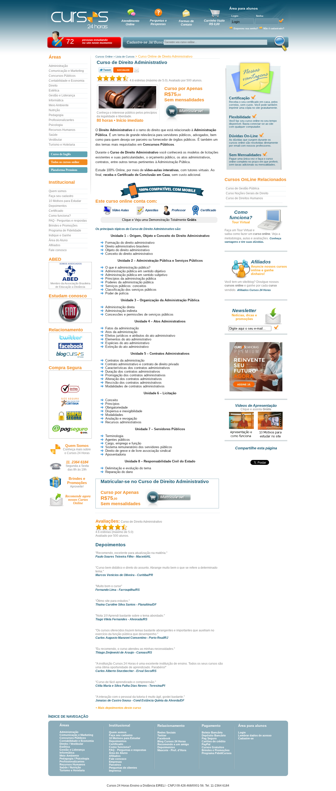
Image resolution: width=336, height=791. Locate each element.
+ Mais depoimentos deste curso (118, 708)
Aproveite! (77, 486)
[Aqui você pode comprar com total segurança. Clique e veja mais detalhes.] (70, 415)
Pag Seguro (209, 738)
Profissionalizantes (61, 120)
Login (242, 732)
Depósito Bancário (214, 735)
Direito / (65, 743)
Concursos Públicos (62, 75)
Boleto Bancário (212, 732)
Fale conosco (58, 250)
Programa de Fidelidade (65, 230)
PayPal (206, 744)
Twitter (161, 735)
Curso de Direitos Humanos (244, 198)
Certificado (56, 211)
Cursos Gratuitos (213, 747)
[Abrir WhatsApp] (323, 778)
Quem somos (57, 191)
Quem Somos (77, 445)
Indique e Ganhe (60, 235)
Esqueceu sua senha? (246, 28)
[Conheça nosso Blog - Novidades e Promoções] (70, 355)
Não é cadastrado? (273, 28)
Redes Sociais (166, 732)
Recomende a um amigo (173, 744)
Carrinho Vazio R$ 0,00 (214, 22)
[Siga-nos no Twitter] (70, 337)
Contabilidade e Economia (66, 80)
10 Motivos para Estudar (65, 201)
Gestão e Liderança (62, 95)
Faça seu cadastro (61, 196)
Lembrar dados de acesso (255, 735)
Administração (58, 66)
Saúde (53, 135)
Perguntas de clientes (123, 767)
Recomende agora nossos (78, 499)
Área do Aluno (58, 240)
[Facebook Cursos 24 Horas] (70, 346)
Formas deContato (186, 22)
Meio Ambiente (59, 105)
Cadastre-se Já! (140, 42)
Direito (53, 85)
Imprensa (115, 770)
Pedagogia (56, 115)
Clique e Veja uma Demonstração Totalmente (159, 220)
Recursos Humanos (62, 130)
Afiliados (54, 245)
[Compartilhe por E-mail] (136, 70)
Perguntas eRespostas (158, 22)
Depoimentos (58, 206)
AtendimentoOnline (130, 22)
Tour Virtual (241, 222)
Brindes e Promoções (63, 225)
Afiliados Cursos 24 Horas (254, 290)
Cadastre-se (246, 738)
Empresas (115, 761)
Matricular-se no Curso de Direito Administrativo (155, 481)
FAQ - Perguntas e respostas (68, 220)
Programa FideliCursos (216, 753)
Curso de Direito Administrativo (141, 521)
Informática (56, 100)
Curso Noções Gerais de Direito (247, 193)
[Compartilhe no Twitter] (105, 70)
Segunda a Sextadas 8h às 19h (77, 467)
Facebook (163, 738)
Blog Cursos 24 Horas (171, 741)
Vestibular (55, 139)
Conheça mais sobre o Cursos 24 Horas (77, 451)
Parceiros (115, 764)
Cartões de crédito (214, 741)
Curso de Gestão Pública (242, 188)
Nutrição (54, 110)
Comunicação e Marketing (66, 71)
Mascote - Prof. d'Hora (171, 750)
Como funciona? (60, 215)
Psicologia (56, 125)
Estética (54, 90)
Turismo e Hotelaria (62, 144)
